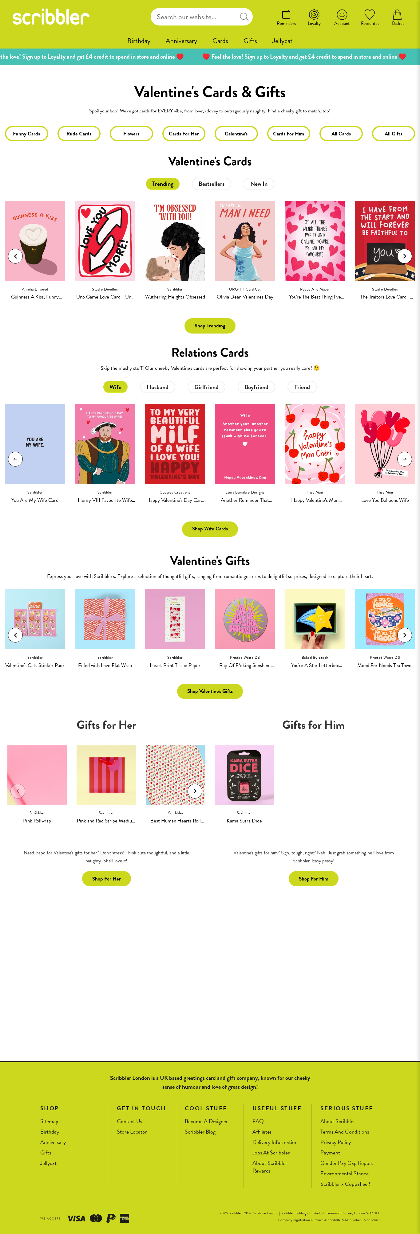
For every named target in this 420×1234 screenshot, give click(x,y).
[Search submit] (244, 16)
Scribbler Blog (200, 1132)
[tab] (163, 184)
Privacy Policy (335, 1142)
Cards (220, 41)
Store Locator (132, 1132)
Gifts (250, 41)
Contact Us (129, 1121)
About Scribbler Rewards (269, 1166)
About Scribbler (337, 1121)
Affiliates (261, 1132)
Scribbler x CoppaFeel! (345, 1184)
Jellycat (282, 41)
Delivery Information (275, 1142)
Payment (330, 1153)
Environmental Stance (344, 1173)
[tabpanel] (210, 247)
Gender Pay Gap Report (346, 1163)
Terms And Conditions (344, 1132)
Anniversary (181, 41)
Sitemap (49, 1121)
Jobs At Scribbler (271, 1153)
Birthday (138, 41)
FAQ (258, 1121)
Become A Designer (206, 1121)
